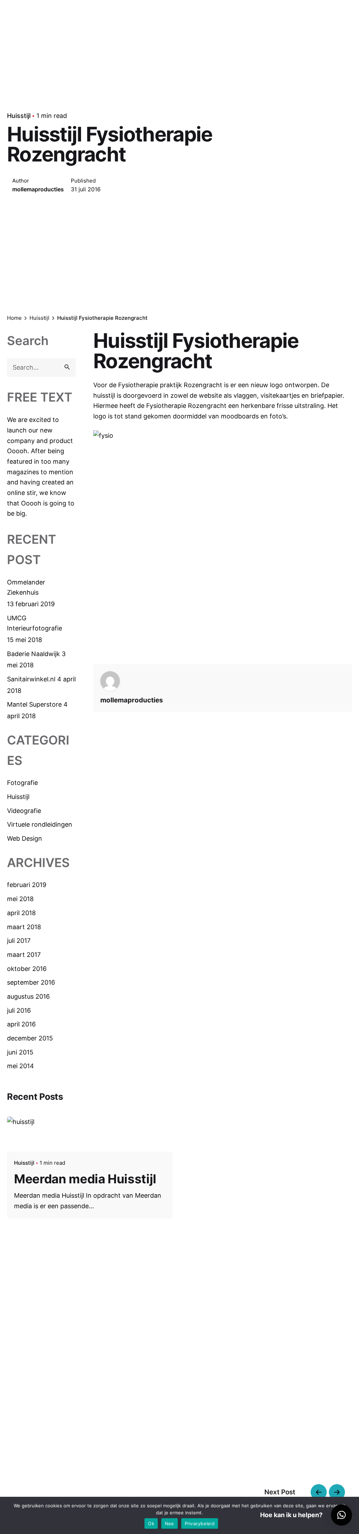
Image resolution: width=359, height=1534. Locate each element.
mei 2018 (20, 898)
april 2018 (21, 913)
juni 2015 (20, 1052)
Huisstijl (19, 115)
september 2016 (31, 982)
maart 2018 (24, 927)
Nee (169, 1523)
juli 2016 (19, 1010)
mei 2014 (20, 1066)
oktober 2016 (27, 968)
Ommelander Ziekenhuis (26, 587)
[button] (341, 1515)
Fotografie (22, 782)
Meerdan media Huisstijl (85, 1178)
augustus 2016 (28, 996)
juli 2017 (19, 940)
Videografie (24, 810)
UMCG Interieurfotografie (34, 623)
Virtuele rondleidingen (39, 824)
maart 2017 (24, 954)
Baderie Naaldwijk (33, 653)
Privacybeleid (200, 1523)
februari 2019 (26, 884)
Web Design (24, 838)
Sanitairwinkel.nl (31, 679)
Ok (151, 1523)
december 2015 (30, 1038)
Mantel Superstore (34, 704)
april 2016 (21, 1024)
